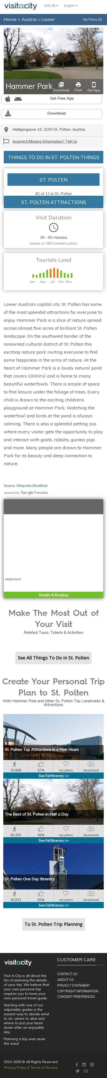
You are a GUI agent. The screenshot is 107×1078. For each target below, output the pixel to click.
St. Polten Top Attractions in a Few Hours (42, 749)
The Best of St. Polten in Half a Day (37, 814)
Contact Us (67, 974)
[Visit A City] (18, 963)
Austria (30, 19)
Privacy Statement (73, 985)
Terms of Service (43, 1067)
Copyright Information (77, 991)
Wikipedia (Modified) (32, 486)
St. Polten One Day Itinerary (30, 878)
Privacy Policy (15, 1067)
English (70, 5)
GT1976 (97, 30)
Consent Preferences (76, 997)
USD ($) (50, 5)
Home (10, 19)
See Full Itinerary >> (54, 776)
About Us (65, 980)
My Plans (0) (92, 19)
